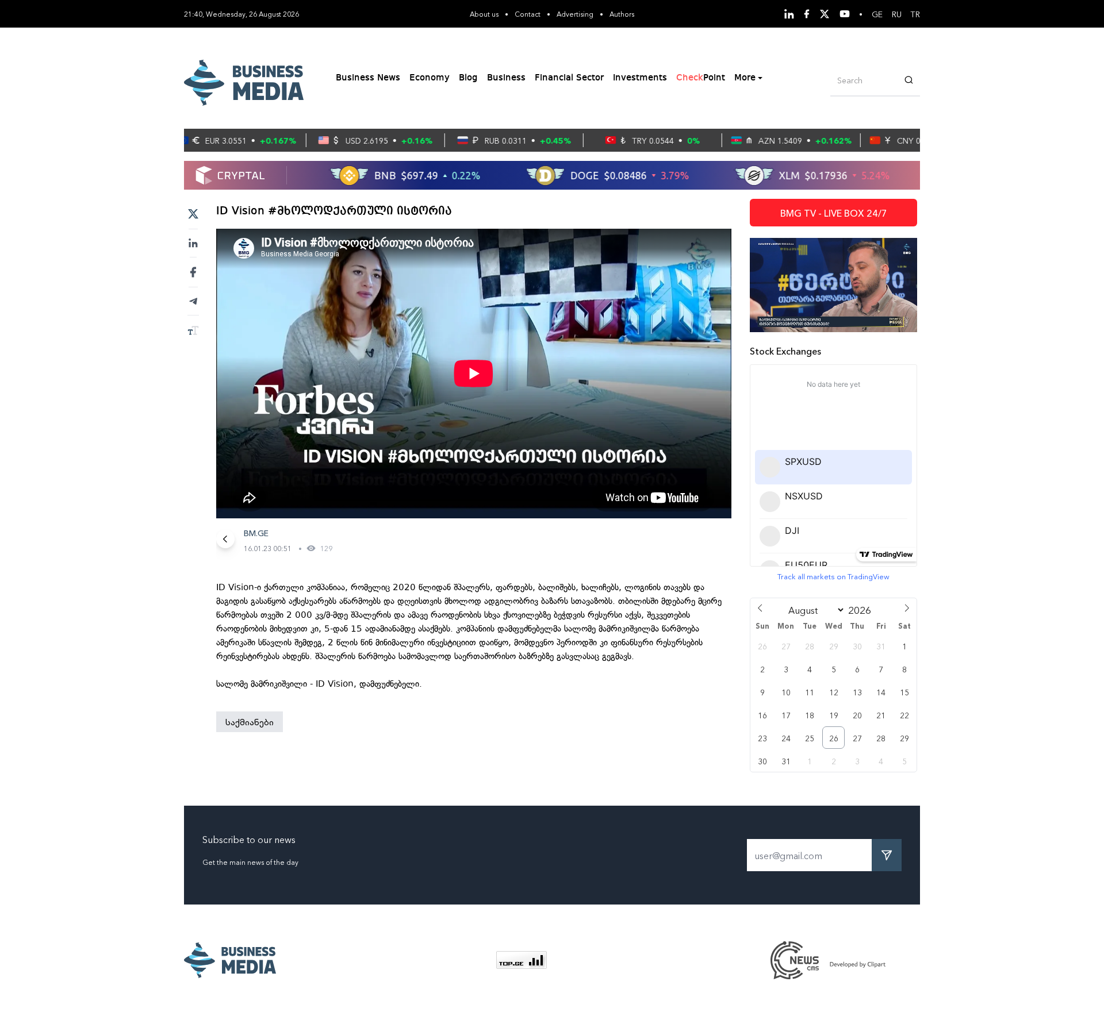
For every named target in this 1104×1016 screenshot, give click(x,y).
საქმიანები (249, 722)
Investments (640, 78)
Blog (468, 78)
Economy (429, 78)
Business (506, 78)
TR (915, 14)
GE (877, 14)
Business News (368, 78)
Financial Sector (569, 78)
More (745, 78)
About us (484, 13)
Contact (527, 13)
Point (700, 78)
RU (897, 14)
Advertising (575, 13)
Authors (622, 13)
